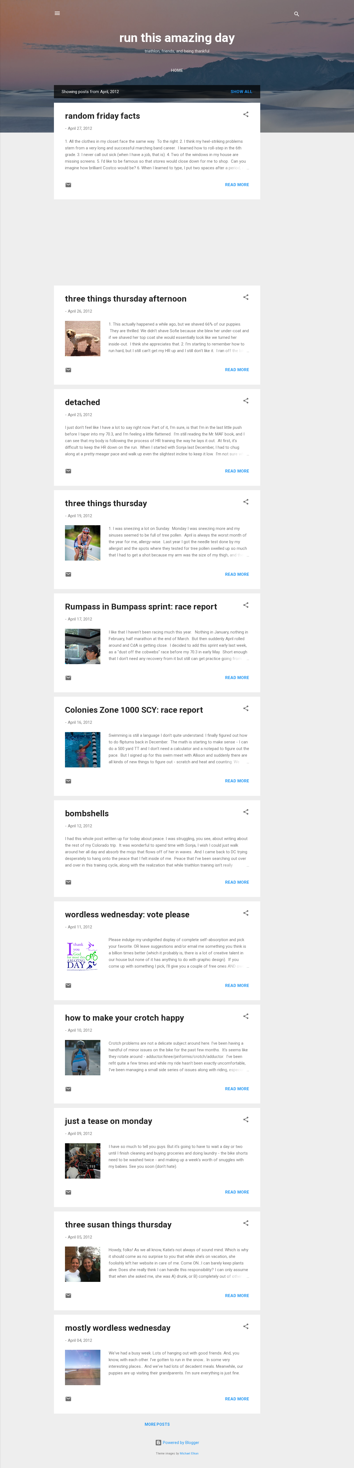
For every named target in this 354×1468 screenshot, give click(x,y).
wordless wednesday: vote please (127, 914)
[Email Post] (68, 186)
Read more (237, 184)
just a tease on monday (108, 1121)
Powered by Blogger (180, 1442)
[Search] (296, 15)
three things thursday (106, 503)
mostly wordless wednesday (117, 1328)
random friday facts (102, 116)
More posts (157, 1424)
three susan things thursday (118, 1224)
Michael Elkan (189, 1453)
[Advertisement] (282, 168)
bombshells (87, 813)
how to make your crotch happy (124, 1018)
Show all (242, 91)
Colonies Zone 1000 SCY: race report (134, 710)
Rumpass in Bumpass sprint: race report (141, 606)
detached (82, 402)
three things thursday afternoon (126, 298)
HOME (177, 70)
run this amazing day (177, 37)
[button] (246, 115)
